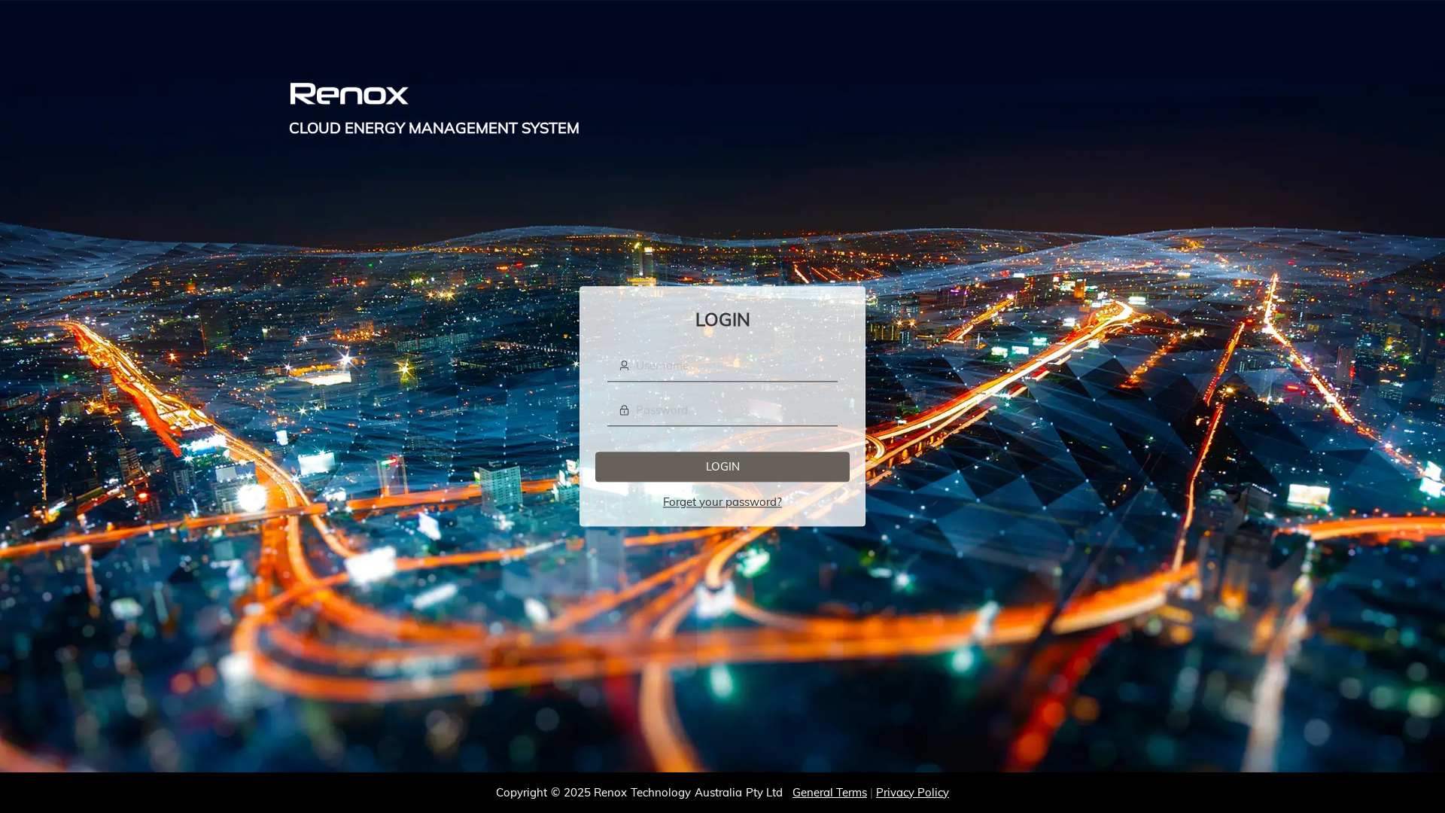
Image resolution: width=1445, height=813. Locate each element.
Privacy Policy (912, 792)
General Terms (829, 792)
